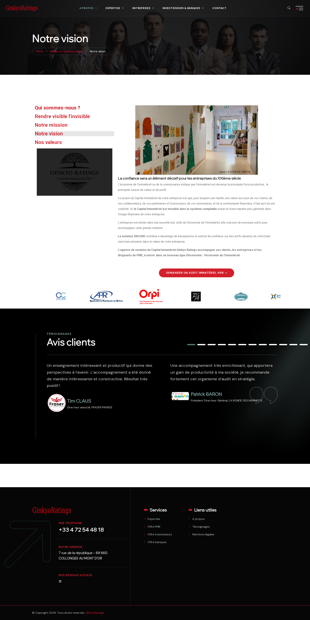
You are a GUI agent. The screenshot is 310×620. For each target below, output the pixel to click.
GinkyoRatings (94, 613)
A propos (86, 8)
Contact (219, 8)
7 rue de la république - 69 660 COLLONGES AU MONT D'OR (83, 556)
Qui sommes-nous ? (57, 108)
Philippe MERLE (207, 421)
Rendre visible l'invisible (62, 116)
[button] (191, 344)
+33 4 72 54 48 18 (81, 529)
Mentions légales (203, 534)
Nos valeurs (48, 142)
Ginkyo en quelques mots (66, 51)
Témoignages (201, 527)
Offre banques (157, 542)
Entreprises (141, 8)
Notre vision (49, 134)
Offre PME (154, 527)
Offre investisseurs (160, 534)
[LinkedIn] (60, 581)
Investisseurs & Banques (181, 8)
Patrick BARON (82, 394)
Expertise (113, 8)
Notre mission (51, 125)
